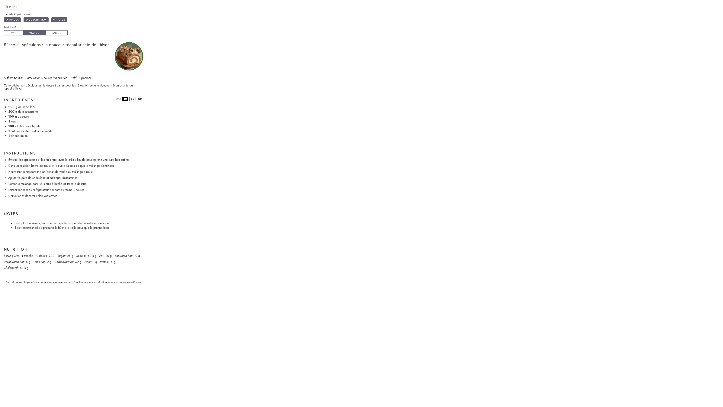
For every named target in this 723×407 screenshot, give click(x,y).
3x (140, 99)
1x (125, 99)
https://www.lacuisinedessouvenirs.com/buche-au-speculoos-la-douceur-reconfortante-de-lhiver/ (82, 282)
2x (132, 99)
